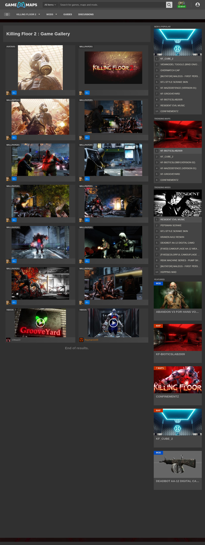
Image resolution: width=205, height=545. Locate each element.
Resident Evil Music (172, 105)
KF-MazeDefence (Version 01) (178, 88)
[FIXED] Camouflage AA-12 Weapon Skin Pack (180, 248)
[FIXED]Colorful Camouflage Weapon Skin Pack (180, 254)
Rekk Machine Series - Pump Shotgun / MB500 (180, 260)
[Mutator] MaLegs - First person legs (180, 76)
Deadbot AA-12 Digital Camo (177, 242)
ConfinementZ (169, 111)
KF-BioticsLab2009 (171, 99)
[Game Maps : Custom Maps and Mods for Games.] (21, 4)
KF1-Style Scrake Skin (174, 82)
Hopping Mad (168, 272)
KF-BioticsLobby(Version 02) (177, 162)
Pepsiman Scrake (170, 225)
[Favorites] (7, 14)
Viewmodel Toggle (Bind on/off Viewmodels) (180, 64)
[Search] (169, 5)
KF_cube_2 (166, 58)
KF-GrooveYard (170, 93)
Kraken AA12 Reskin (172, 237)
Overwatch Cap (170, 70)
